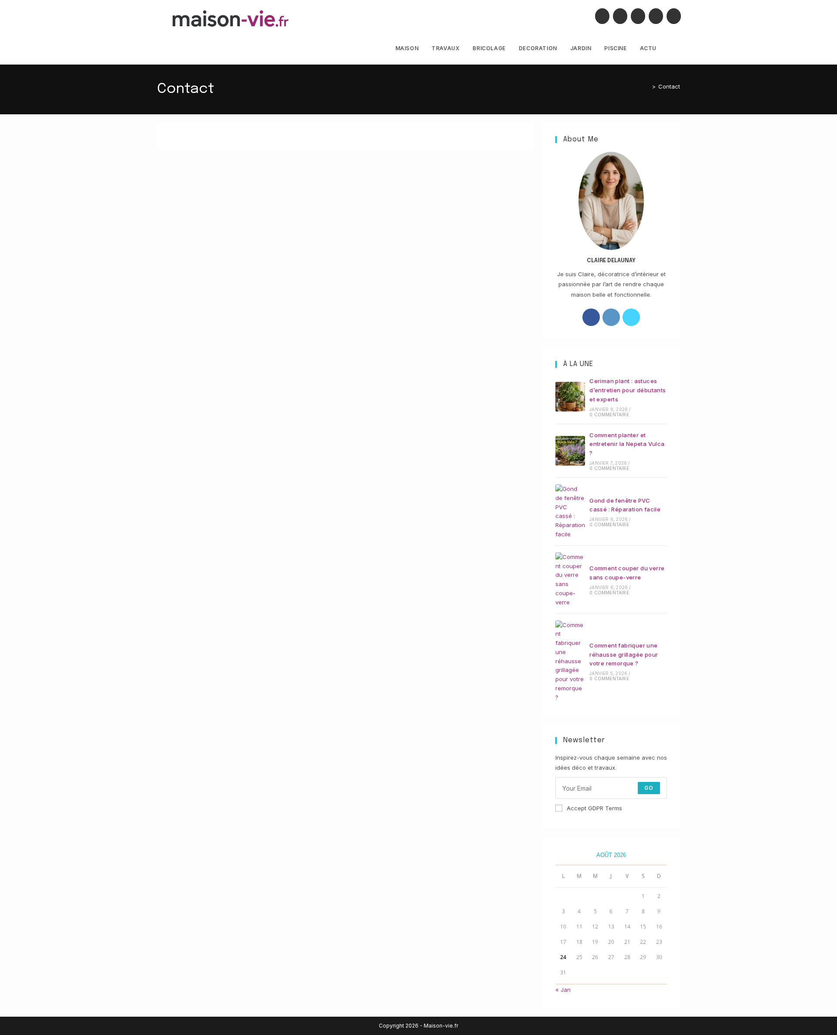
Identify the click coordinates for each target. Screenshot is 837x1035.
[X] (602, 16)
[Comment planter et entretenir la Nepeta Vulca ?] (570, 451)
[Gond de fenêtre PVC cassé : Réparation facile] (570, 511)
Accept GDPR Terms (594, 808)
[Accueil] (647, 86)
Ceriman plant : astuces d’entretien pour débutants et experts (627, 390)
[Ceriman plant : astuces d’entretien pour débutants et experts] (570, 396)
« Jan (563, 989)
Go (648, 788)
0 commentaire (609, 414)
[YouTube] (656, 16)
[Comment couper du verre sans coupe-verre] (570, 579)
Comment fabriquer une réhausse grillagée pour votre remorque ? (623, 654)
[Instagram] (638, 16)
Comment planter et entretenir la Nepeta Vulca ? (626, 444)
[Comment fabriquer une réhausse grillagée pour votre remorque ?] (570, 661)
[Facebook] (620, 16)
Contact (669, 86)
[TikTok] (674, 16)
